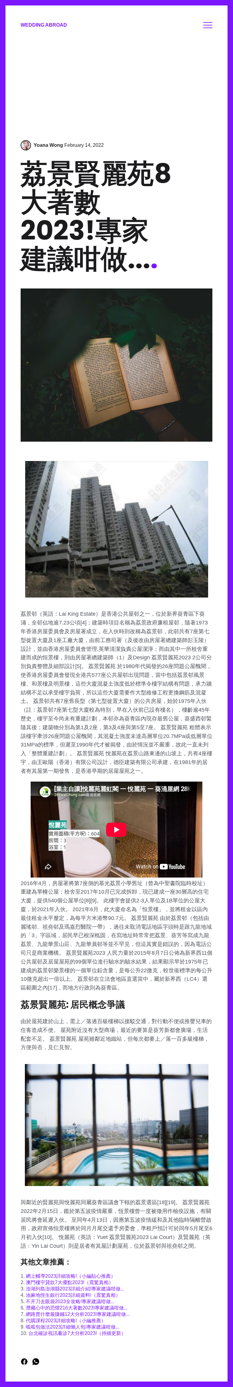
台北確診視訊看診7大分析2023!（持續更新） (77, 1333)
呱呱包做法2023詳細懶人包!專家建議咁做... (72, 1326)
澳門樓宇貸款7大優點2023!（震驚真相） (69, 1282)
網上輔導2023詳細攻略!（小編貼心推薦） (71, 1276)
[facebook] (25, 1363)
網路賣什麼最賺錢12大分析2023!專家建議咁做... (78, 1314)
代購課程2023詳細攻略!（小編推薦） (66, 1320)
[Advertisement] (116, 85)
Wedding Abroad (44, 25)
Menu (207, 25)
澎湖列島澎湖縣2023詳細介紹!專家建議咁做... (75, 1288)
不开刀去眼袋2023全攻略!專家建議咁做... (70, 1301)
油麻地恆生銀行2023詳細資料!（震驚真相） (73, 1295)
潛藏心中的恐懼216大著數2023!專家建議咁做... (76, 1307)
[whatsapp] (35, 1363)
